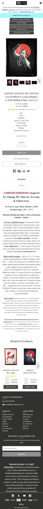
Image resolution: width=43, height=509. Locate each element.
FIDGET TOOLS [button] (21, 29)
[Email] (19, 171)
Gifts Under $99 (28, 414)
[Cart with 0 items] (40, 3)
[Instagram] (12, 496)
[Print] (23, 171)
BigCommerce (25, 507)
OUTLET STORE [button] (21, 23)
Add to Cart (11, 387)
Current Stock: (21, 136)
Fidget (4, 421)
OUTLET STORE (7, 419)
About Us (5, 424)
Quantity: (21, 142)
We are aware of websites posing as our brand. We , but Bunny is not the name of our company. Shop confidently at (21, 9)
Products (5, 426)
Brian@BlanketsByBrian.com (14, 405)
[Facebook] (14, 171)
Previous (4, 81)
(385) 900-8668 (9, 401)
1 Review (21, 185)
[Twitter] (28, 171)
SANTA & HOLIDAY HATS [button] (21, 33)
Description (22, 179)
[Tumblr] (18, 496)
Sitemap (5, 431)
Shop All (25, 428)
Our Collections (7, 428)
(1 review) (21, 109)
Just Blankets (27, 421)
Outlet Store (27, 417)
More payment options (21, 158)
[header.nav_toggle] (3, 3)
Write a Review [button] (30, 109)
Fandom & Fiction (8, 414)
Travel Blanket (7, 417)
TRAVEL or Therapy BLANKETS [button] (21, 19)
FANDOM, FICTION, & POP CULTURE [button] (21, 26)
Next (39, 81)
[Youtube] (24, 496)
